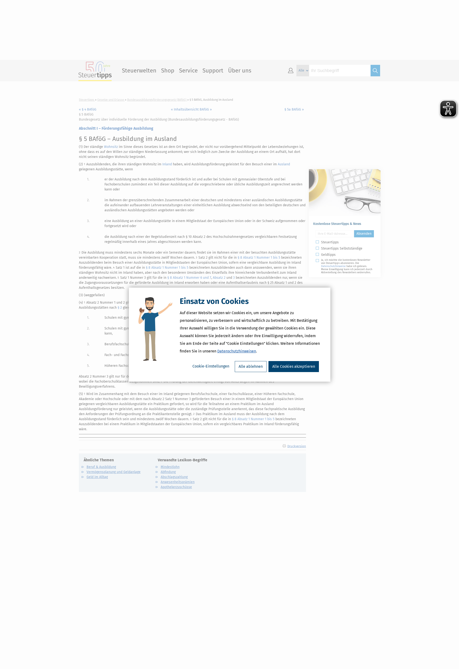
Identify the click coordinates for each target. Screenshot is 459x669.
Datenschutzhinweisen (236, 351)
